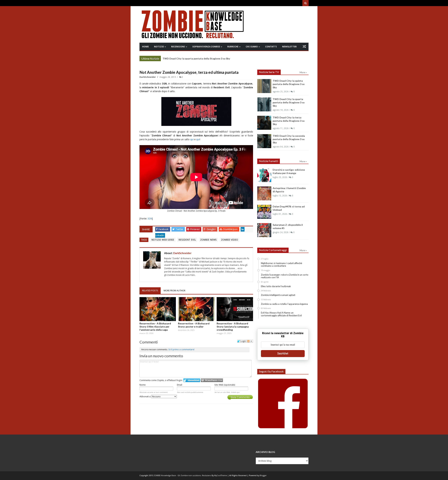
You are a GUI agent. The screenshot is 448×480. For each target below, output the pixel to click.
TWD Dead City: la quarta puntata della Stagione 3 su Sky (196, 58)
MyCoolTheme (220, 475)
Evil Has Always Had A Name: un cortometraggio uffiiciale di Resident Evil (281, 314)
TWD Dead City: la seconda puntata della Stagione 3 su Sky (289, 139)
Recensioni (178, 46)
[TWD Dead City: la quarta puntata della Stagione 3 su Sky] (264, 104)
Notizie (159, 46)
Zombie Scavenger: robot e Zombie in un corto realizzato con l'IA (284, 276)
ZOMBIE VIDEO (229, 239)
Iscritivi (282, 353)
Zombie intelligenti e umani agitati (278, 295)
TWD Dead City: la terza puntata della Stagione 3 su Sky (288, 121)
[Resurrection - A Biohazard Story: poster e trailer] (196, 309)
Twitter (180, 229)
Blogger (263, 475)
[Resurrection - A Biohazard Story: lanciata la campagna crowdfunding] (235, 309)
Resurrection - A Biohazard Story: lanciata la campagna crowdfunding (233, 326)
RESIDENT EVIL (187, 239)
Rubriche (232, 46)
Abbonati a (145, 396)
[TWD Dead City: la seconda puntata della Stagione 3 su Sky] (264, 141)
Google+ (211, 229)
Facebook (163, 229)
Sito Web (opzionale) (224, 384)
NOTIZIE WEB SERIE (162, 239)
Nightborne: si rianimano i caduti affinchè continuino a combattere (281, 264)
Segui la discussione (250, 341)
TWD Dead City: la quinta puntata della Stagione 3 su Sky (288, 84)
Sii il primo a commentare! (181, 349)
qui (192, 139)
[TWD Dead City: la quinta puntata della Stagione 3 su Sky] (264, 86)
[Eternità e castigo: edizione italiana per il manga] (264, 175)
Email (179, 384)
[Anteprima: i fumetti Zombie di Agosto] (264, 193)
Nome (142, 384)
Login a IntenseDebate (191, 380)
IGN (150, 218)
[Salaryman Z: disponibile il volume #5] (264, 230)
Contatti (271, 46)
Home (145, 46)
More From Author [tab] (174, 290)
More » (155, 59)
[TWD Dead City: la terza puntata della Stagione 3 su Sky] (264, 123)
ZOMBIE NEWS (208, 239)
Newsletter (289, 46)
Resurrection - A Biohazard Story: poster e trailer (193, 325)
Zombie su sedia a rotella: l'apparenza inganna (284, 304)
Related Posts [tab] (150, 290)
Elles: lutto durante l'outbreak (276, 286)
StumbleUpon (230, 229)
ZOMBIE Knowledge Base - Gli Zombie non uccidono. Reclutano (182, 475)
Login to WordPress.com (212, 380)
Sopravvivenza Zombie (206, 46)
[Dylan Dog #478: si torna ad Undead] (264, 212)
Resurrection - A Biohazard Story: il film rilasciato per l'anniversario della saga (155, 326)
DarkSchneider (147, 77)
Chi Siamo (252, 46)
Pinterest (195, 229)
